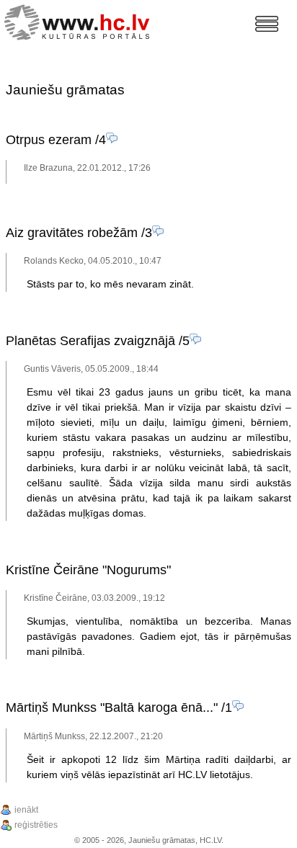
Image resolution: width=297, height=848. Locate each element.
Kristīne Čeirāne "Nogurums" (88, 570)
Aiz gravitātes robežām (72, 233)
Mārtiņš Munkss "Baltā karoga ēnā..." (112, 707)
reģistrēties (36, 825)
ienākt (26, 810)
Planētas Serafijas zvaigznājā (90, 341)
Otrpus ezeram (49, 140)
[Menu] (267, 24)
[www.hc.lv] (80, 20)
